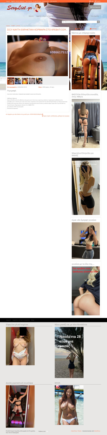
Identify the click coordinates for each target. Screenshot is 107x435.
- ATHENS (13, 25)
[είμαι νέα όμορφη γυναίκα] (86, 240)
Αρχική (8, 1)
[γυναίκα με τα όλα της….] (86, 291)
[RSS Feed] (47, 431)
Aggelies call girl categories (18, 1)
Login (92, 1)
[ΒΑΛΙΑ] (69, 405)
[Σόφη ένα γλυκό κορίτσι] (20, 346)
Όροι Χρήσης (29, 1)
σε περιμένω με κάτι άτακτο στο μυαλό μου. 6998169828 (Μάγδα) (24, 114)
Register (98, 1)
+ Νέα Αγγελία (53, 1)
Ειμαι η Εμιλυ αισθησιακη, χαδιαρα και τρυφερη (56, 116)
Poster (78, 28)
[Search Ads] (98, 22)
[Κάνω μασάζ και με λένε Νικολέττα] (69, 352)
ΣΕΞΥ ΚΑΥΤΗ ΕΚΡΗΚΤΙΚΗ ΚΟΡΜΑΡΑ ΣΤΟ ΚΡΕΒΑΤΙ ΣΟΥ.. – (37, 31)
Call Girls (18, 25)
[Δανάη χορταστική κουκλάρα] (20, 406)
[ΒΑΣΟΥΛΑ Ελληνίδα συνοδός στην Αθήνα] (86, 123)
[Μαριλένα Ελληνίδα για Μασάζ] (86, 186)
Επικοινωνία (45, 1)
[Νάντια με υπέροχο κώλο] (86, 62)
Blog (32, 320)
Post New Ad (96, 7)
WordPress (97, 431)
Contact (94, 28)
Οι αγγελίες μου (37, 1)
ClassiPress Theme (76, 431)
